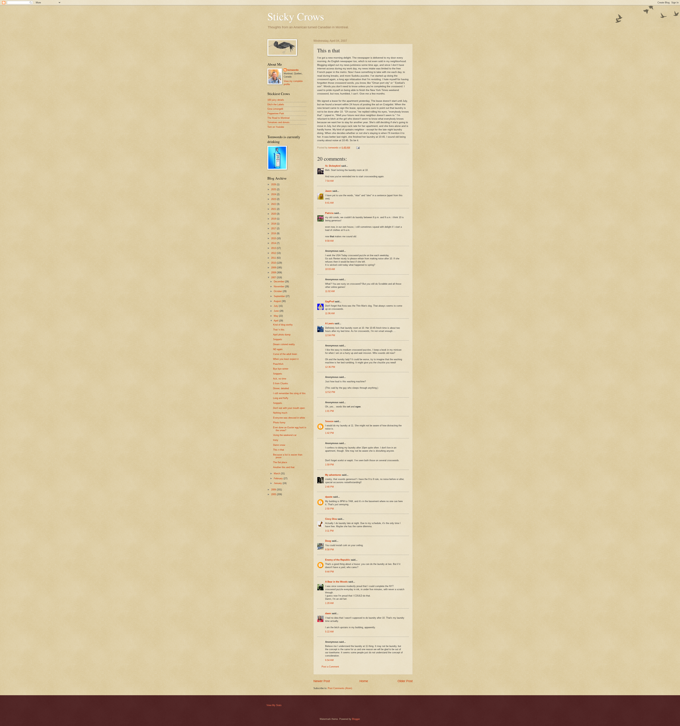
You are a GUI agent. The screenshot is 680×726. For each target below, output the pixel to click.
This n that (278, 449)
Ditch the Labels (275, 104)
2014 (274, 243)
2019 (274, 218)
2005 (274, 494)
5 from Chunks (280, 383)
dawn (328, 613)
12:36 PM (330, 367)
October (278, 291)
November (279, 286)
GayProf (329, 301)
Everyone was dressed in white (289, 417)
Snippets (277, 339)
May (276, 316)
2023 (274, 199)
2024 (274, 194)
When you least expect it (286, 359)
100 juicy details (275, 100)
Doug (328, 541)
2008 (274, 272)
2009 (274, 267)
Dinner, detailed (281, 388)
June (276, 311)
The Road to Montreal (278, 118)
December (279, 281)
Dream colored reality (284, 344)
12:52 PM (330, 392)
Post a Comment (330, 666)
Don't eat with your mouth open (289, 408)
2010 (274, 262)
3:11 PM (329, 530)
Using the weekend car (284, 435)
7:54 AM (329, 181)
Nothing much (280, 412)
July (276, 306)
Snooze (329, 421)
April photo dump (281, 334)
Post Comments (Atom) (340, 688)
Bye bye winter (280, 368)
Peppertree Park (275, 113)
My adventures (333, 475)
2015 (274, 238)
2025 (274, 189)
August (278, 301)
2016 (274, 233)
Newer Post (321, 681)
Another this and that (283, 467)
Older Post (405, 681)
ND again (277, 349)
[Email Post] (357, 147)
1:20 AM (329, 603)
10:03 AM (330, 269)
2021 (274, 209)
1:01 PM (329, 411)
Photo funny (279, 422)
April (276, 320)
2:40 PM (329, 486)
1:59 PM (329, 464)
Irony (275, 440)
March (277, 473)
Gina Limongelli (275, 109)
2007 (274, 277)
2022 (274, 204)
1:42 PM (329, 433)
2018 (274, 223)
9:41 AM (329, 202)
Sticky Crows (295, 16)
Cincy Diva (331, 519)
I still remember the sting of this (289, 393)
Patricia (329, 213)
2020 (274, 213)
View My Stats (274, 705)
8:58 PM (329, 549)
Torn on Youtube (275, 127)
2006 (274, 489)
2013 (274, 248)
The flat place (280, 462)
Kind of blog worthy (283, 324)
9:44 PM (329, 571)
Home (363, 681)
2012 (274, 253)
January (278, 483)
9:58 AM (329, 241)
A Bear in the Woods (336, 581)
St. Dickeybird (333, 166)
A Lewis (329, 323)
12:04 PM (330, 335)
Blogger (356, 719)
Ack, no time (279, 378)
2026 (274, 184)
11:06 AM (330, 313)
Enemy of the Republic (337, 559)
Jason (328, 191)
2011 (274, 258)
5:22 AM (329, 631)
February (279, 478)
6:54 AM (329, 660)
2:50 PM (329, 508)
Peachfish (278, 364)
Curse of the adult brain (285, 354)
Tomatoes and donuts (278, 122)
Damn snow (279, 445)
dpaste (328, 496)
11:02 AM (330, 291)
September (280, 296)
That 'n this (278, 329)
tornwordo (293, 70)
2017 (274, 228)
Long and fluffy (280, 398)
